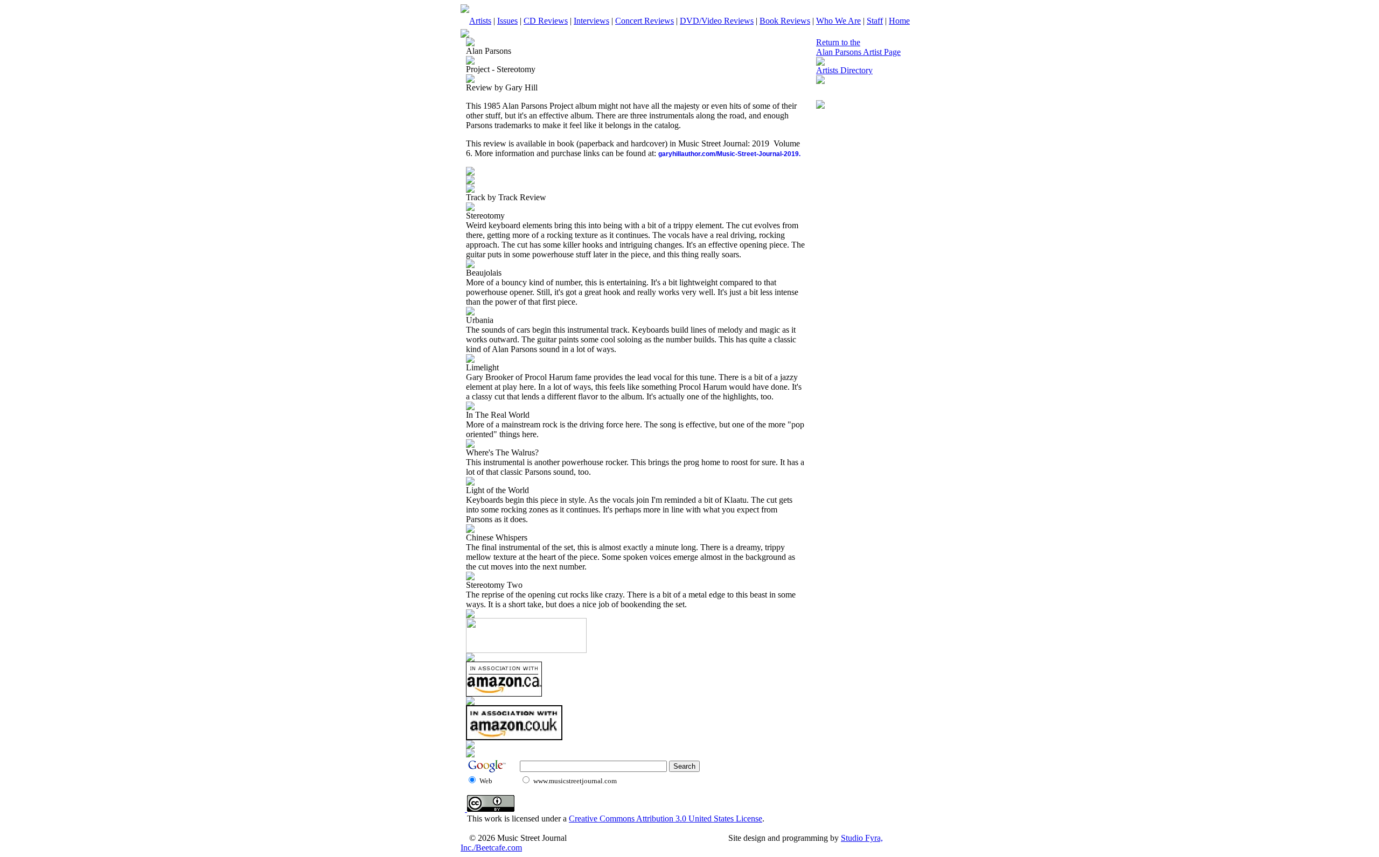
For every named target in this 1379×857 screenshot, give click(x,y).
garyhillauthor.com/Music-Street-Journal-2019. (729, 154)
